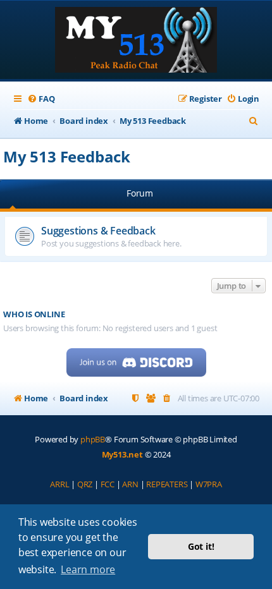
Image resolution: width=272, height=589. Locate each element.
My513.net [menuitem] (122, 454)
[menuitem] (40, 99)
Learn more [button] (88, 569)
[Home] (136, 41)
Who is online (34, 314)
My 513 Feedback (66, 156)
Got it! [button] (201, 546)
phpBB (92, 439)
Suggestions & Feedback (98, 231)
